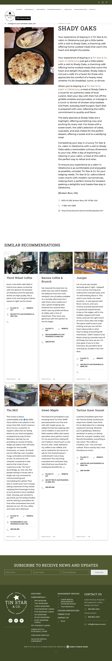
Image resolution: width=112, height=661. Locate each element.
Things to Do (64, 614)
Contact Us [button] (92, 9)
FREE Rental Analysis (23, 18)
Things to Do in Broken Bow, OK (22, 23)
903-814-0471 (94, 617)
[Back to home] (9, 16)
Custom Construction (80, 9)
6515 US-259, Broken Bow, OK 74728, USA (79, 200)
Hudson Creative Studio (78, 647)
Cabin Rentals (38, 597)
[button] (56, 652)
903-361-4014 (94, 609)
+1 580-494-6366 (68, 206)
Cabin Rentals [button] (29, 9)
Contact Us (63, 617)
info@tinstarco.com (97, 624)
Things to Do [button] (68, 9)
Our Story (19, 9)
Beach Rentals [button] (41, 9)
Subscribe (99, 572)
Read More (11, 379)
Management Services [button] (53, 9)
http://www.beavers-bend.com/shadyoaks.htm (82, 211)
